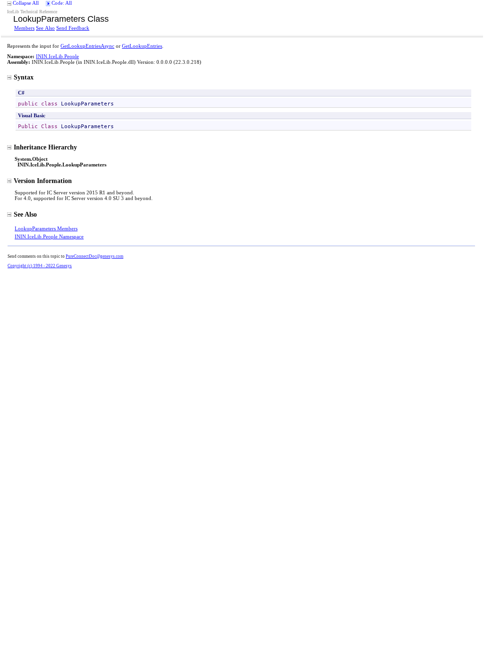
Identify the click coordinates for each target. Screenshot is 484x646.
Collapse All (26, 3)
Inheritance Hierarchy (45, 147)
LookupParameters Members (46, 228)
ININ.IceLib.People (57, 56)
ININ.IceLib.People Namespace (49, 236)
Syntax (24, 77)
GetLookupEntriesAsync (87, 46)
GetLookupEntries (142, 46)
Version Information (43, 180)
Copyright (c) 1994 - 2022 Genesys (40, 265)
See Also (45, 28)
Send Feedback (72, 28)
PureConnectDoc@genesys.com (94, 256)
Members (24, 28)
